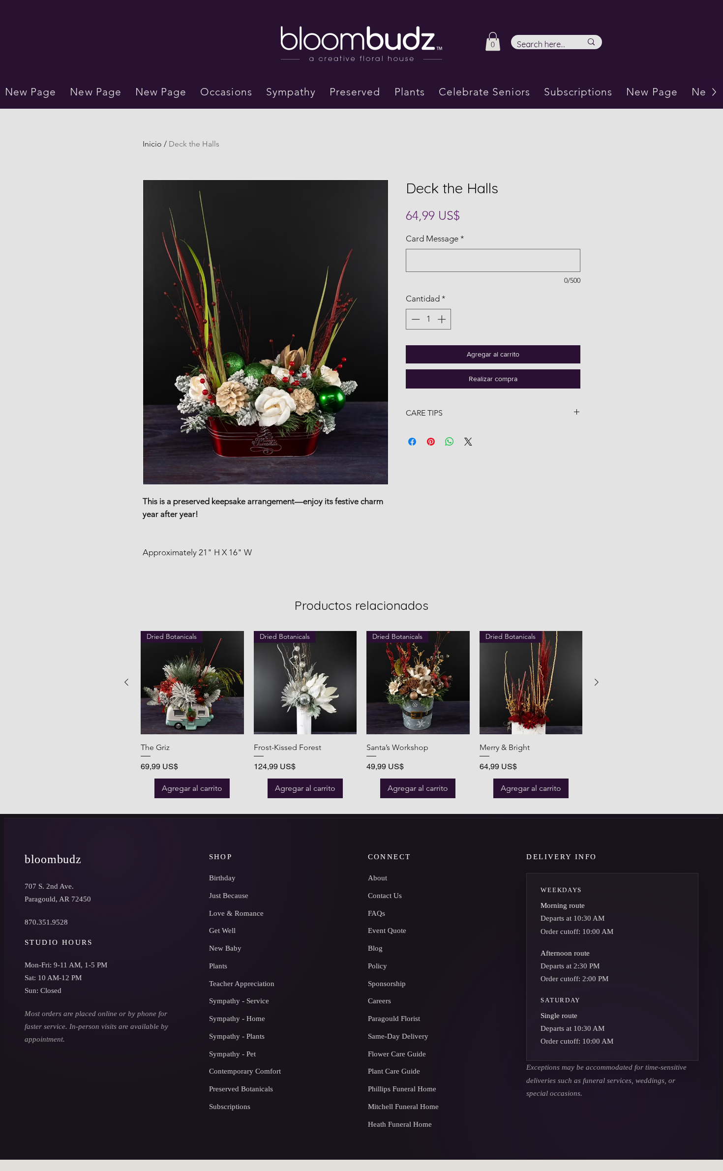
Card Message (435, 238)
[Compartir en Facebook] (412, 442)
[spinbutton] (428, 319)
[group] (361, 715)
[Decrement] (414, 319)
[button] (493, 41)
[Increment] (442, 319)
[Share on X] (468, 442)
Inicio (152, 144)
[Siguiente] (596, 682)
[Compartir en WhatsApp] (449, 442)
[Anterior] (126, 682)
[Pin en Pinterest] (431, 442)
